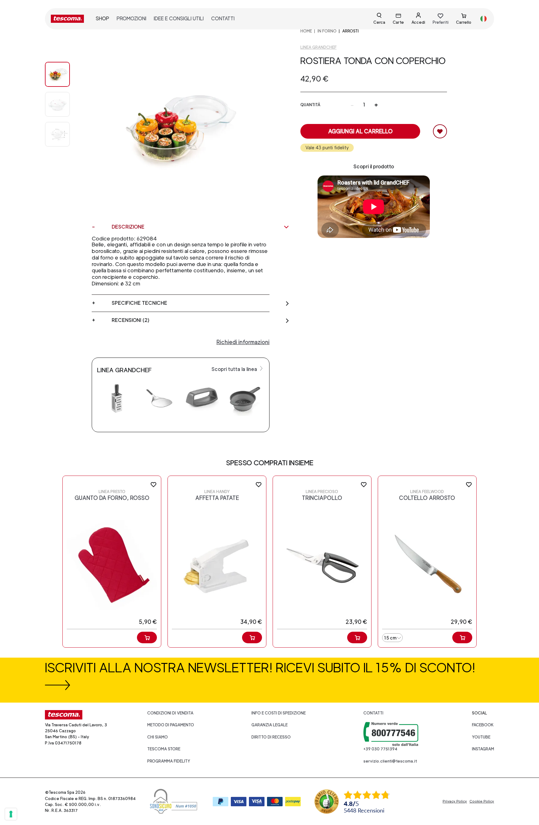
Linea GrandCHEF (318, 47)
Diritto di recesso (271, 737)
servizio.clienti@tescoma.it (390, 761)
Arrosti (350, 31)
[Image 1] (63, 104)
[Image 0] (63, 74)
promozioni (131, 19)
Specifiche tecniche (139, 303)
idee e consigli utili (179, 19)
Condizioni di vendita (170, 713)
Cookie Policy (481, 801)
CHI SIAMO (157, 737)
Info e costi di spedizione (278, 713)
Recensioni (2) (130, 320)
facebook (483, 725)
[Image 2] (63, 134)
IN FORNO (327, 31)
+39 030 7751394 (380, 749)
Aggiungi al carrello (360, 131)
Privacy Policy (455, 801)
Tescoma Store (163, 749)
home (306, 31)
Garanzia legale (269, 725)
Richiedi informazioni (243, 342)
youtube (481, 737)
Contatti (373, 713)
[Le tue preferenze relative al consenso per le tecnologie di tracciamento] (11, 814)
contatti (223, 19)
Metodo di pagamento (170, 725)
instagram (483, 749)
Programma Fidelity (168, 761)
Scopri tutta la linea (234, 369)
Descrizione (128, 227)
